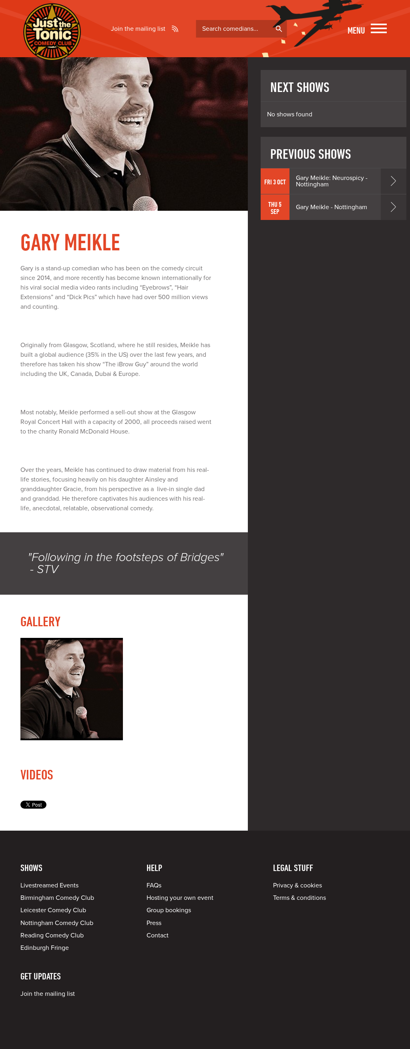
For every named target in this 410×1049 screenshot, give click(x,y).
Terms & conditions (299, 898)
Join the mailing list (138, 29)
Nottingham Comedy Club (56, 923)
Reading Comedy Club (52, 935)
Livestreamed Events (49, 885)
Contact (158, 935)
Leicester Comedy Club (53, 910)
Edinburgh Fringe (44, 948)
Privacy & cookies (297, 885)
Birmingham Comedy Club (57, 898)
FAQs (154, 885)
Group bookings (169, 910)
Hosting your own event (180, 898)
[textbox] (241, 29)
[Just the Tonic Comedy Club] (52, 49)
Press (154, 923)
